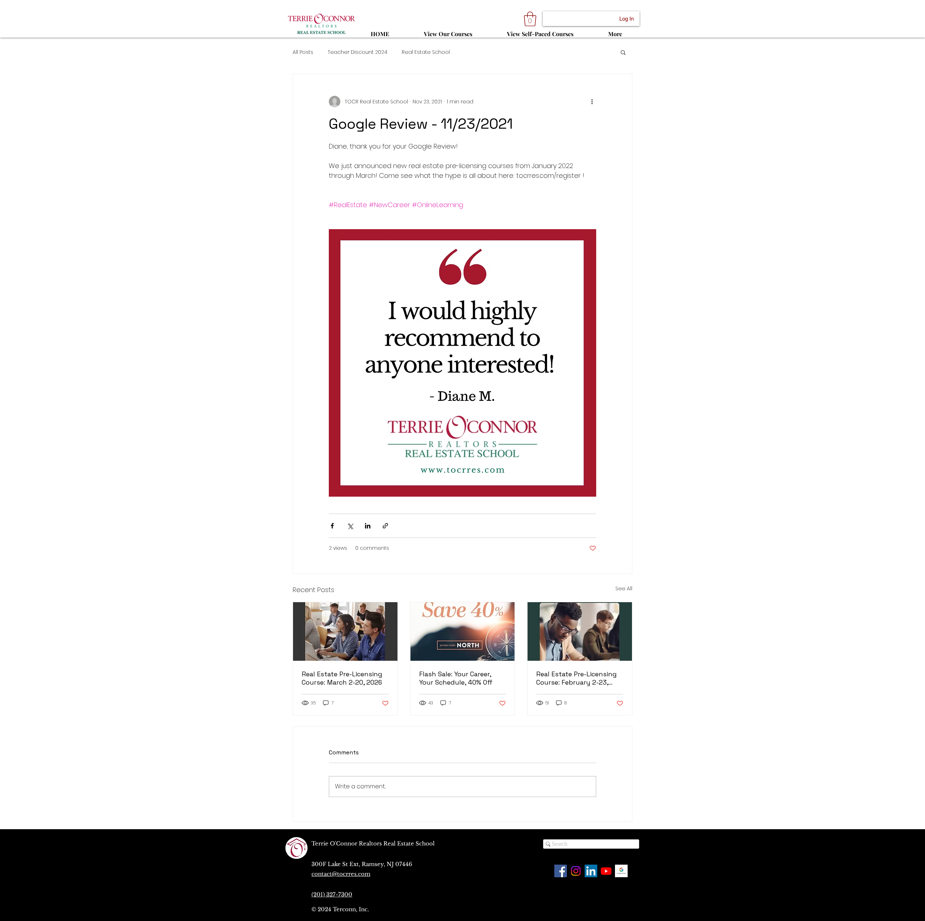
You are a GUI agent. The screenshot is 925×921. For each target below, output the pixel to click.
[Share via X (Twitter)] (350, 525)
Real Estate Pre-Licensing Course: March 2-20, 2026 (342, 678)
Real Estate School (426, 52)
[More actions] (592, 101)
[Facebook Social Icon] (560, 871)
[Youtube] (606, 871)
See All (623, 588)
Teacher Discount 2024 (357, 52)
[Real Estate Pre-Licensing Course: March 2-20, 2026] (345, 631)
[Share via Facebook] (332, 525)
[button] (530, 19)
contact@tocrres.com (340, 873)
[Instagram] (575, 871)
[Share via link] (385, 525)
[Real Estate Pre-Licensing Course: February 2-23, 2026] (580, 631)
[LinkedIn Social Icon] (591, 871)
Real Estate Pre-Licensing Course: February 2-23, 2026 (576, 678)
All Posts (303, 52)
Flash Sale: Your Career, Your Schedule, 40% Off (455, 678)
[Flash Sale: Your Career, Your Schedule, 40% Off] (462, 631)
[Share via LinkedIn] (367, 525)
